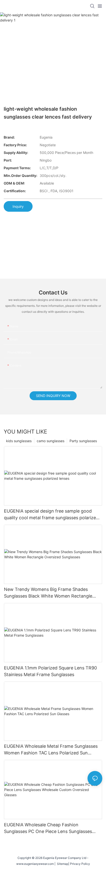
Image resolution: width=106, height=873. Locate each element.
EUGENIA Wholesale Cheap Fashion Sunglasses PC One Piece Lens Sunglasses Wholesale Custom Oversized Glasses (48, 828)
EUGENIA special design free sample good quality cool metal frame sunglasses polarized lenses (51, 514)
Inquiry (18, 206)
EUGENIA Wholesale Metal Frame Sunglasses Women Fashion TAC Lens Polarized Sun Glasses (51, 750)
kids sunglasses (19, 441)
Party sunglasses (83, 441)
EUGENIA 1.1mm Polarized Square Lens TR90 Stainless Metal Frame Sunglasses (50, 671)
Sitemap (61, 864)
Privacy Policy (80, 864)
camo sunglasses (50, 441)
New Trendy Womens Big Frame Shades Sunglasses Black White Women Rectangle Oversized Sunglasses (48, 593)
